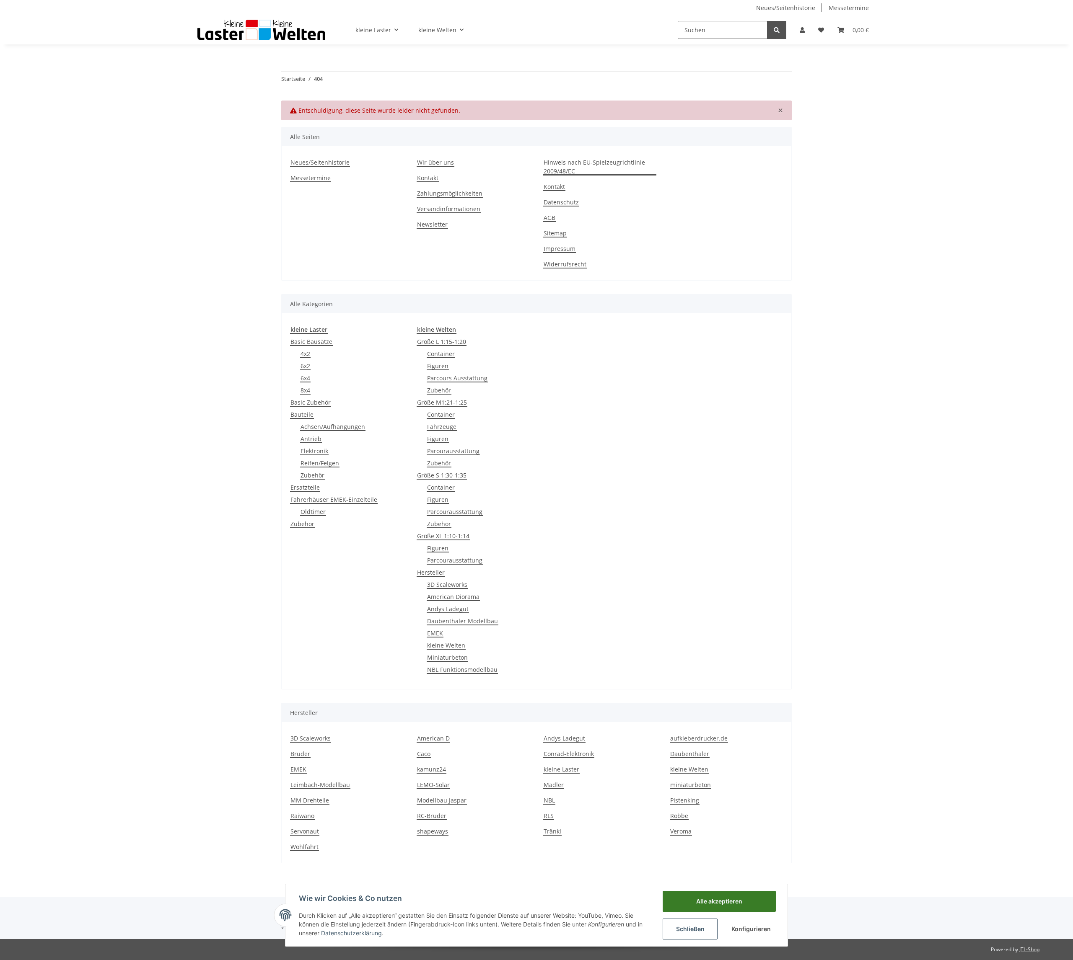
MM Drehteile (309, 800)
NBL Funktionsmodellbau (462, 670)
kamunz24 (431, 769)
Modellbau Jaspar (442, 800)
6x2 (305, 366)
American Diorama (453, 597)
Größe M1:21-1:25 (442, 402)
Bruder (300, 754)
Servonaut (304, 831)
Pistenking (684, 800)
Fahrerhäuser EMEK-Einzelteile (333, 499)
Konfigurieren (751, 928)
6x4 (305, 378)
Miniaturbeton (447, 657)
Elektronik (314, 451)
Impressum (559, 249)
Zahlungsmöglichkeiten (449, 193)
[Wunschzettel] (821, 29)
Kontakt (427, 178)
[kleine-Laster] (261, 29)
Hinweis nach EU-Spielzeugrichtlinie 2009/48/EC (594, 166)
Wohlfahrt (304, 847)
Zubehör (312, 475)
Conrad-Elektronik (569, 754)
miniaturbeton (690, 785)
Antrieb (311, 439)
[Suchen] (776, 30)
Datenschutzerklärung (351, 933)
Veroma (681, 831)
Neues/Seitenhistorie (785, 8)
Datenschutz (561, 202)
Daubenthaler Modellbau (462, 621)
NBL (549, 800)
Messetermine (849, 8)
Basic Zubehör (310, 402)
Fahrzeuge (441, 427)
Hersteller (431, 572)
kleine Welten (446, 645)
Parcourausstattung (454, 512)
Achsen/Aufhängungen (333, 427)
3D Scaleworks (447, 584)
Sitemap (555, 233)
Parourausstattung (453, 451)
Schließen (690, 928)
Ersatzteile (305, 487)
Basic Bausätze (311, 342)
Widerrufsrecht (565, 264)
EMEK (435, 633)
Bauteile (302, 414)
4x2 (305, 354)
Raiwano (302, 816)
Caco (423, 754)
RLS (549, 816)
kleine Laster (561, 769)
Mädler (554, 785)
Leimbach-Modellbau (320, 785)
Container (441, 354)
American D (433, 738)
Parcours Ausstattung (457, 378)
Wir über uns (435, 162)
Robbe (679, 816)
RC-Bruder (431, 816)
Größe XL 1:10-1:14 (443, 536)
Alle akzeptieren (719, 901)
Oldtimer (313, 512)
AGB (549, 218)
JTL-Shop (1029, 949)
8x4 (305, 390)
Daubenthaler (689, 754)
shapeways (432, 831)
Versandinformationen (448, 209)
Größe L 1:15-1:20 (441, 342)
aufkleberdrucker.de (699, 738)
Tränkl (552, 831)
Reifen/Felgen (320, 463)
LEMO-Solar (433, 785)
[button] (802, 29)
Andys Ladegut (448, 609)
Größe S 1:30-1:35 (442, 475)
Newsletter (432, 224)
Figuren (437, 366)
